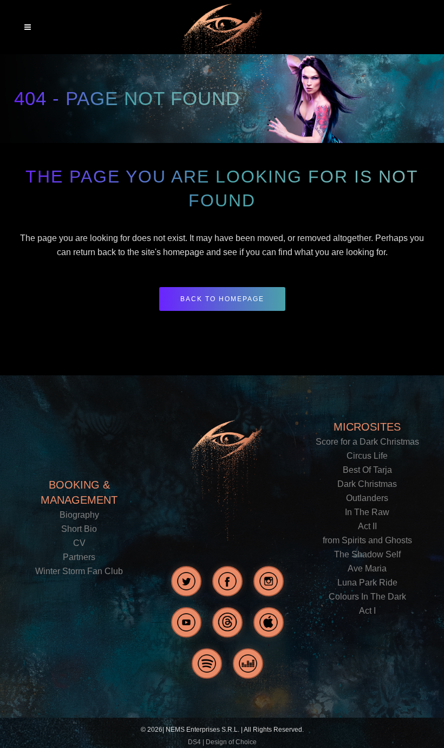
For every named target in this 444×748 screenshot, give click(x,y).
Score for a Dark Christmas (367, 441)
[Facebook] (227, 581)
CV (79, 543)
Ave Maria (367, 568)
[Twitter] (186, 581)
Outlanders (367, 498)
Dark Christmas (367, 484)
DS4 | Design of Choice (222, 742)
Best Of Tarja (367, 469)
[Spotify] (207, 663)
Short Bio (79, 529)
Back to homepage (222, 299)
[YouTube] (186, 622)
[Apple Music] (268, 622)
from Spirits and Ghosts (367, 540)
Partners (79, 557)
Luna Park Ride (367, 582)
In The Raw (367, 512)
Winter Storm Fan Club (79, 571)
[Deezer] (248, 663)
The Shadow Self (367, 554)
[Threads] (227, 622)
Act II (367, 526)
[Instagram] (268, 581)
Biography (79, 514)
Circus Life (367, 455)
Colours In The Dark (367, 596)
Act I (367, 610)
